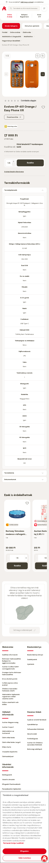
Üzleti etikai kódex (8, 738)
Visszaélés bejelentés (9, 752)
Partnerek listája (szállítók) (13, 843)
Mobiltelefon (28, 36)
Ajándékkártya (32, 724)
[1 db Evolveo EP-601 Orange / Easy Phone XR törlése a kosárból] (13, 164)
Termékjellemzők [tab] (10, 190)
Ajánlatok (30, 664)
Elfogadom (24, 851)
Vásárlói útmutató (8, 779)
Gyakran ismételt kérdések (36, 720)
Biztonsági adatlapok (34, 749)
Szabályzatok (32, 659)
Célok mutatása (24, 858)
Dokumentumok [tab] (10, 479)
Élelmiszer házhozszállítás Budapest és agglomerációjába (11, 661)
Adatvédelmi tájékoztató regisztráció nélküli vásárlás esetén (11, 697)
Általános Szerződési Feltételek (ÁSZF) (9, 690)
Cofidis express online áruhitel (10, 684)
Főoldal (4, 32)
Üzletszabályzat (7, 756)
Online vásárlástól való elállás (10, 703)
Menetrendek (32, 734)
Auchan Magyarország (10, 722)
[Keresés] (11, 8)
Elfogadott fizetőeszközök (11, 784)
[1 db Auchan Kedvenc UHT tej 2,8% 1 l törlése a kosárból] (36, 558)
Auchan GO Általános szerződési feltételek (35, 744)
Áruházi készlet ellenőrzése (14, 172)
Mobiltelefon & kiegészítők (11, 36)
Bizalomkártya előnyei (35, 655)
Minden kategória (11, 26)
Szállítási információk (10, 655)
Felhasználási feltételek (35, 729)
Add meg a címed (27, 2)
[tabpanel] (24, 330)
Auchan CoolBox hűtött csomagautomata (10, 668)
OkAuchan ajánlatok (32, 26)
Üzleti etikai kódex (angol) (11, 742)
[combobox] (24, 8)
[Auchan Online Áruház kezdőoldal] (4, 8)
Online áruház (15, 32)
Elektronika (27, 32)
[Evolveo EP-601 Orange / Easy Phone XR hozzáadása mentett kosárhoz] (43, 107)
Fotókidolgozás (32, 739)
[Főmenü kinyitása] (44, 8)
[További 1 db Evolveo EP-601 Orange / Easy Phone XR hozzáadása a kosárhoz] (13, 161)
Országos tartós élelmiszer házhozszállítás (11, 673)
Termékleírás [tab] (9, 473)
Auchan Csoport (8, 727)
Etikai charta (6, 747)
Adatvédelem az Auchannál (8, 732)
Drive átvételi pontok (9, 679)
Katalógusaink (7, 775)
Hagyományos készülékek (11, 41)
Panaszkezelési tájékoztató (11, 789)
